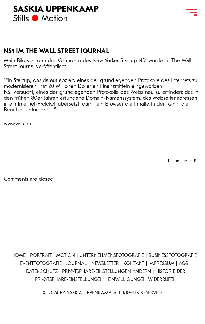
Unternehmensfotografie (112, 255)
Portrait (41, 255)
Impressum (161, 263)
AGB (183, 263)
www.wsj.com (18, 124)
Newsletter (105, 263)
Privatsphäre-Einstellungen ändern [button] (106, 271)
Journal (76, 263)
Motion (65, 255)
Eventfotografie (41, 263)
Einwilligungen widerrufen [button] (142, 279)
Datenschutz (42, 271)
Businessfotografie (172, 255)
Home (18, 255)
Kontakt (133, 263)
